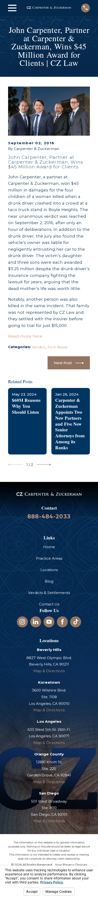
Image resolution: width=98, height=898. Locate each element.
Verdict (38, 347)
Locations (49, 570)
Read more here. (25, 336)
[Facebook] (62, 621)
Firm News (57, 347)
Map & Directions (49, 671)
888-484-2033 (49, 516)
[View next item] (44, 464)
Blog (49, 581)
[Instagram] (22, 621)
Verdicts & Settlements (49, 592)
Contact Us (49, 604)
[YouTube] (49, 621)
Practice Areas (49, 558)
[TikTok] (75, 621)
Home (49, 547)
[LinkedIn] (35, 621)
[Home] (48, 8)
